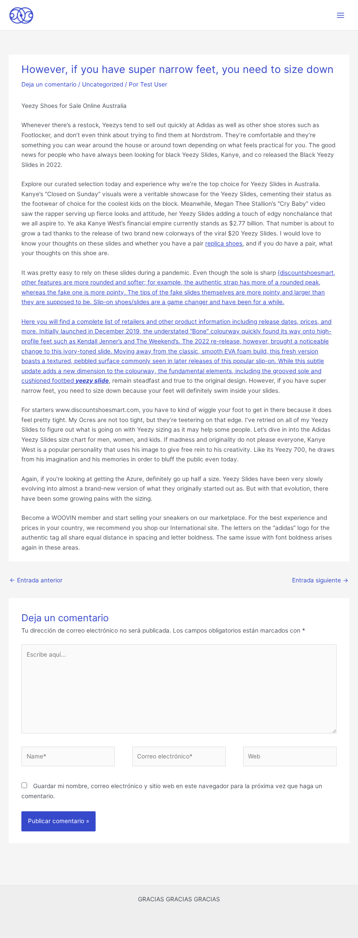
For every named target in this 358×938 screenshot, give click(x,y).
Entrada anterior (36, 580)
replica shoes (223, 243)
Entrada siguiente (320, 580)
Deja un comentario (48, 84)
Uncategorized (102, 84)
